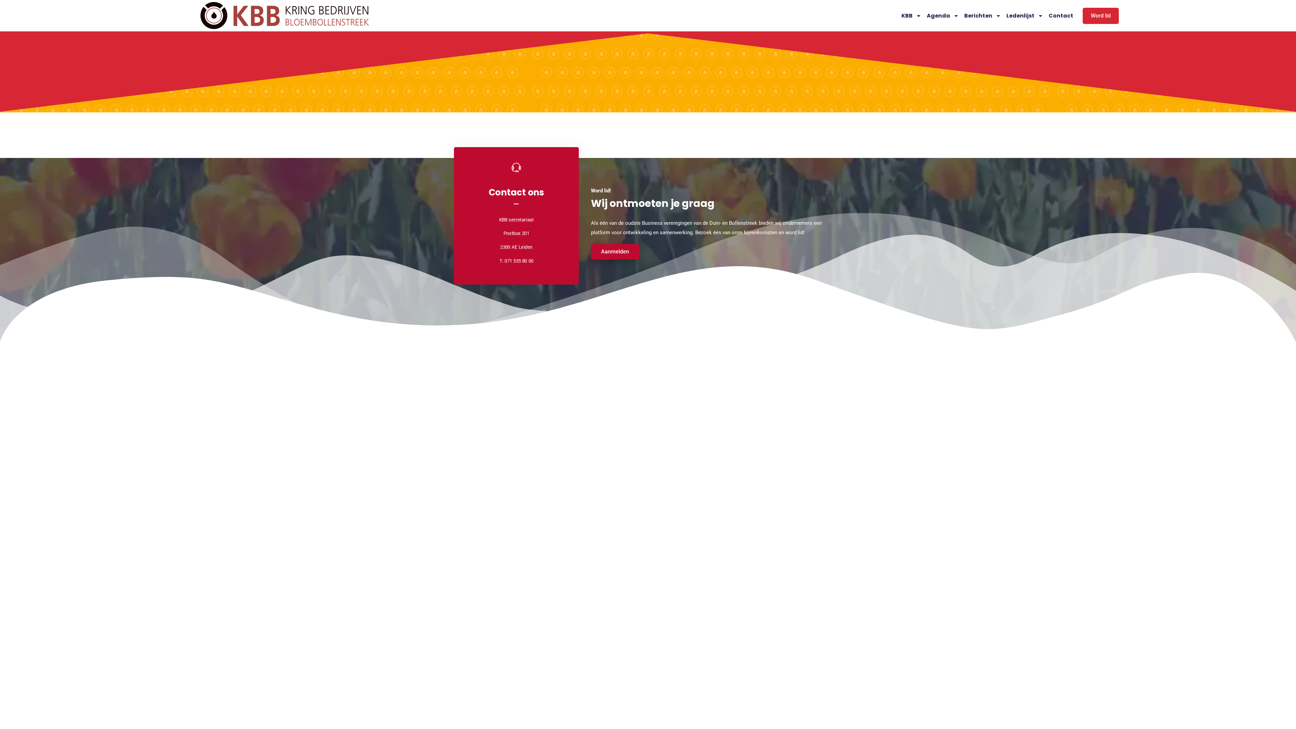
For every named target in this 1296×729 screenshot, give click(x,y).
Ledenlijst (1020, 16)
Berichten (978, 16)
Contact (1061, 16)
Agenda (938, 16)
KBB (907, 16)
